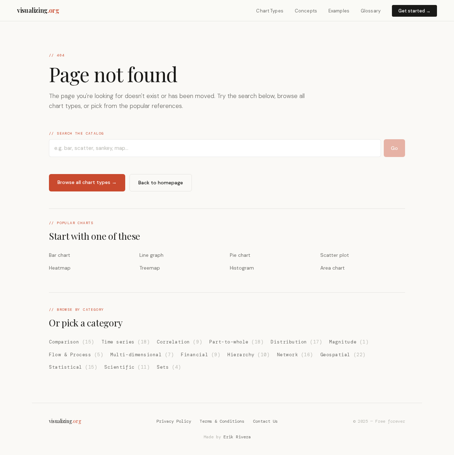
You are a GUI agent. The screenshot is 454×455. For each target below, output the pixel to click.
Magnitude (349, 342)
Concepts (306, 11)
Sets (169, 367)
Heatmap (60, 268)
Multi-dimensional (142, 355)
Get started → (414, 11)
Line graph (151, 255)
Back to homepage (160, 182)
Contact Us (265, 421)
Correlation (179, 342)
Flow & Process (76, 355)
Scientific (127, 367)
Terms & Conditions (222, 421)
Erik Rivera (237, 437)
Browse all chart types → (87, 182)
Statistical (73, 367)
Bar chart (59, 255)
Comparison (71, 342)
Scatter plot (334, 255)
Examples (338, 11)
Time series (125, 342)
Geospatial (343, 355)
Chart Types (269, 11)
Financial (200, 355)
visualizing (38, 10)
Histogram (242, 268)
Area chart (332, 268)
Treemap (149, 268)
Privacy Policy (173, 421)
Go (394, 148)
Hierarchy (248, 355)
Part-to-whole (236, 342)
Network (295, 355)
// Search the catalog (76, 133)
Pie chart (240, 255)
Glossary (371, 11)
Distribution (296, 342)
